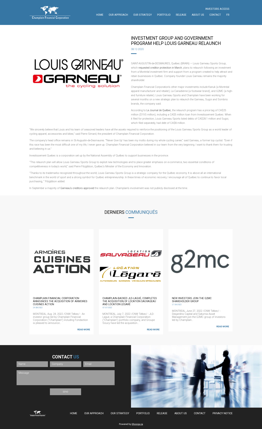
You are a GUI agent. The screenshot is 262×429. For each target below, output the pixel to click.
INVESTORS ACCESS (217, 9)
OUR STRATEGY (142, 14)
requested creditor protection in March (160, 67)
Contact (215, 14)
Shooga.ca (137, 424)
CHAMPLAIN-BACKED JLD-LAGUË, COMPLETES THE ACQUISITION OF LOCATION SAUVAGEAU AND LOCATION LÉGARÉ (129, 301)
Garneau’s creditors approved (77, 188)
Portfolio (164, 14)
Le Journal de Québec (159, 110)
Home (99, 14)
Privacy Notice (223, 413)
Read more (83, 329)
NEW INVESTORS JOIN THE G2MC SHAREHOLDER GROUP (192, 300)
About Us (198, 14)
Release (181, 14)
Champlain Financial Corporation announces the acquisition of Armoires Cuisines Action (60, 301)
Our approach (118, 14)
